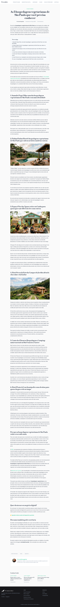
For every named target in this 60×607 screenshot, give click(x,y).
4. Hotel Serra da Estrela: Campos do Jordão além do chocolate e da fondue (28, 51)
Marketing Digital (26, 2)
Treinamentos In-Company (28, 598)
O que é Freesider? (27, 592)
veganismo (27, 553)
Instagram (7, 596)
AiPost (43, 592)
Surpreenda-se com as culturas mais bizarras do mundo (16, 579)
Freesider (4, 2)
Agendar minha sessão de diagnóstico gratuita (23, 515)
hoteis (21, 553)
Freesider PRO (45, 595)
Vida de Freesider (48, 2)
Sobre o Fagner (26, 593)
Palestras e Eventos (27, 597)
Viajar (40, 2)
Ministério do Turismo (16, 470)
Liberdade (35, 2)
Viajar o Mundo (30, 8)
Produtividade (16, 2)
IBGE (12, 449)
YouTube (3, 596)
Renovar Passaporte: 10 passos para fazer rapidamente (29, 579)
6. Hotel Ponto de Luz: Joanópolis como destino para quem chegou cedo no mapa (29, 57)
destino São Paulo (14, 553)
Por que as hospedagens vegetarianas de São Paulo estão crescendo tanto (27, 59)
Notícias (56, 2)
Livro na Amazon (27, 595)
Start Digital (44, 593)
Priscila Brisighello (22, 559)
